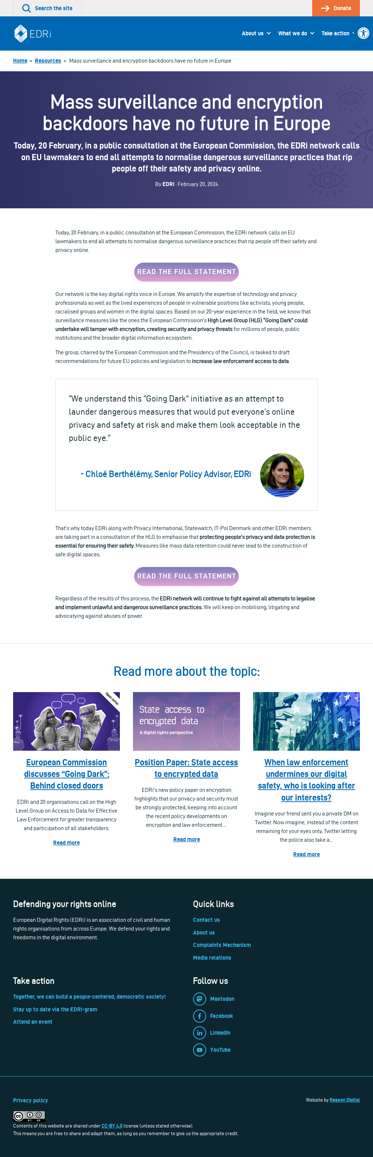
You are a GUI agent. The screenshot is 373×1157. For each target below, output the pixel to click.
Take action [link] (335, 33)
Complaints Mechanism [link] (222, 945)
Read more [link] (66, 843)
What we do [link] (292, 33)
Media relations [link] (212, 958)
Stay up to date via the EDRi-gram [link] (55, 1009)
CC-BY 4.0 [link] (112, 1126)
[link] (363, 33)
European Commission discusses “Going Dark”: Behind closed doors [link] (66, 773)
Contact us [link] (206, 920)
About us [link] (253, 33)
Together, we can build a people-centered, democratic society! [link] (89, 997)
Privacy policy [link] (30, 1100)
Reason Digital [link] (345, 1100)
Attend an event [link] (32, 1022)
